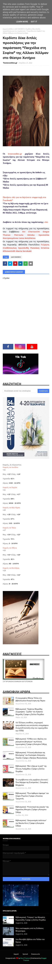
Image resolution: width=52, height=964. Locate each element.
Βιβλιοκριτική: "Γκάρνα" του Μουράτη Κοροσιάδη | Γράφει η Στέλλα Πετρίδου (31, 918)
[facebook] (8, 346)
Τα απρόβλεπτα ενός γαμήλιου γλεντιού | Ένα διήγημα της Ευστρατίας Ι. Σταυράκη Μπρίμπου (32, 782)
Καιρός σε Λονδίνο (10, 467)
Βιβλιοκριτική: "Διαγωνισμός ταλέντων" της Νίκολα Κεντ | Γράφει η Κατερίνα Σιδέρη (31, 823)
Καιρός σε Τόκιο (9, 527)
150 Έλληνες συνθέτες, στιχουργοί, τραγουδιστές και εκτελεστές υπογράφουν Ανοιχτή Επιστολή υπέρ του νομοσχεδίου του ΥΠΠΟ (32, 726)
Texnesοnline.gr (10, 63)
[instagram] (20, 346)
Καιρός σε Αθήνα (10, 548)
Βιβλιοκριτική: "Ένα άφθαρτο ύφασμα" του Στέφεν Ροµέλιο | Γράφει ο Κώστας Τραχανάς (32, 796)
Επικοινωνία (35, 954)
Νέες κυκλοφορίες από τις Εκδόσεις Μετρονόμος (30, 929)
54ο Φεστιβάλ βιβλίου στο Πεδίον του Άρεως (30, 940)
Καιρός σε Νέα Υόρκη (11, 507)
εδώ (46, 222)
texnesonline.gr (15, 154)
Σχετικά (25, 954)
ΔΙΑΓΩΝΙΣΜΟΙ (19, 29)
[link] (31, 231)
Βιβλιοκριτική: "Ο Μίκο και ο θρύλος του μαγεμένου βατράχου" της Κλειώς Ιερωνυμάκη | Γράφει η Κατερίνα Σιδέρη (31, 741)
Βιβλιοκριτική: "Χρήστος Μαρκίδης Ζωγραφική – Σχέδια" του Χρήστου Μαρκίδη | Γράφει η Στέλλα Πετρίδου (30, 711)
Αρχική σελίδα (8, 29)
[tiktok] (44, 346)
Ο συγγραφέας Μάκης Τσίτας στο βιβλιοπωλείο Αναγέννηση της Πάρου (30, 699)
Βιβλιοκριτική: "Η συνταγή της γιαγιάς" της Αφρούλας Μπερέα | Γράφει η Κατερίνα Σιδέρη (32, 809)
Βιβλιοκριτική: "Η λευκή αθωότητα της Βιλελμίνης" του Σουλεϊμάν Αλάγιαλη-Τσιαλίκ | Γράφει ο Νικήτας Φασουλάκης (31, 755)
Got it (34, 22)
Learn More (22, 22)
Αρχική (16, 954)
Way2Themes (25, 958)
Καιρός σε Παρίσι (10, 487)
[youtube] (32, 346)
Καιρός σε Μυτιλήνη (11, 568)
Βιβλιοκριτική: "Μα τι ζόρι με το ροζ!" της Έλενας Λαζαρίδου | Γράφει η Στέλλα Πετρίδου (31, 768)
